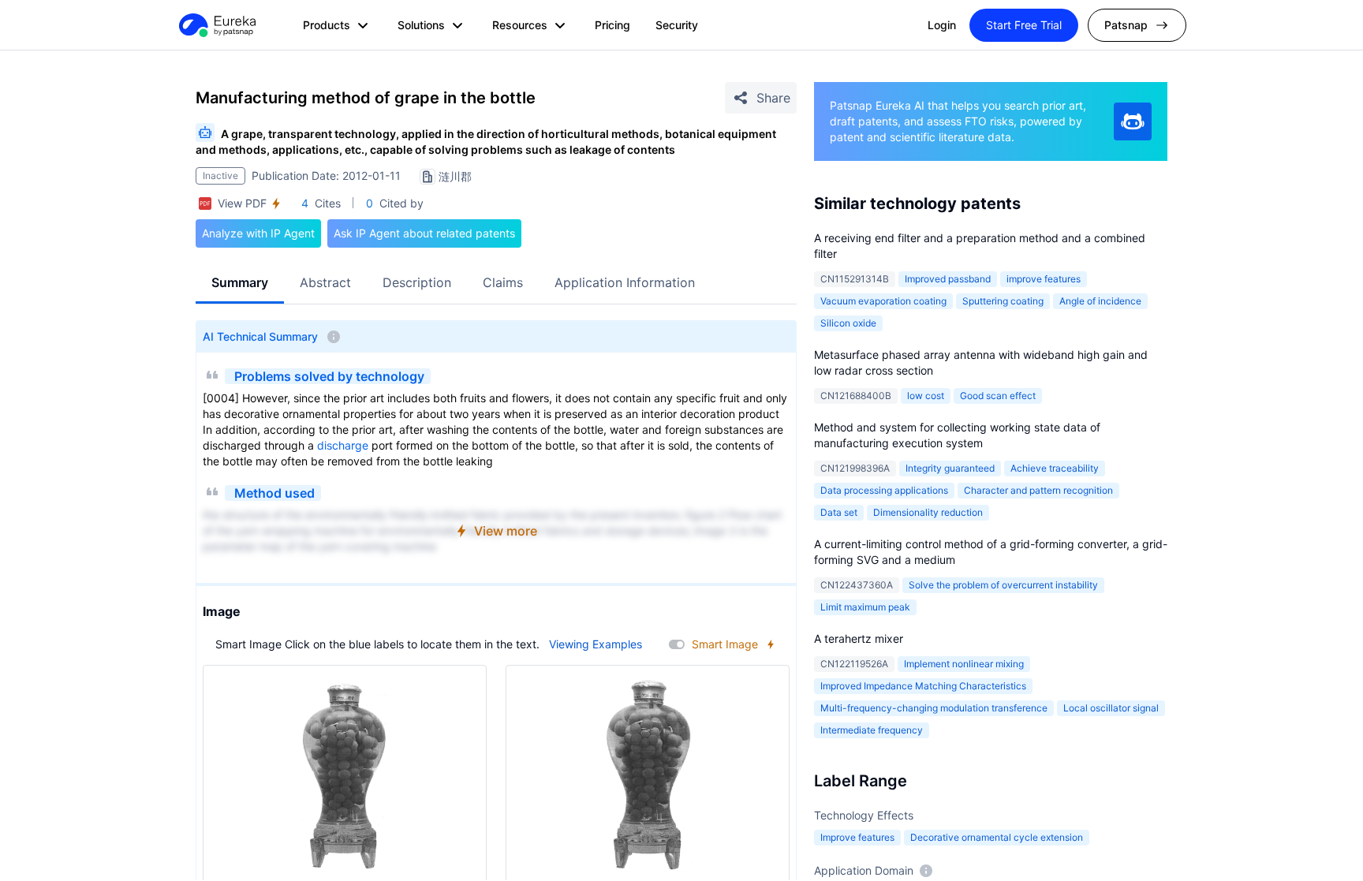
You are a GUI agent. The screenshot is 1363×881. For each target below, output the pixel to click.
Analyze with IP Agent (258, 233)
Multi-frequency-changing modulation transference (933, 708)
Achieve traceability (1054, 468)
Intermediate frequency (871, 730)
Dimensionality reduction (928, 512)
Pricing (612, 25)
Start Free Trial (1024, 25)
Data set (838, 512)
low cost (925, 395)
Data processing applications (884, 490)
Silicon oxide (848, 323)
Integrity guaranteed (950, 468)
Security (676, 25)
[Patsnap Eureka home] (216, 25)
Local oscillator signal (1111, 708)
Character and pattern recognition (1038, 490)
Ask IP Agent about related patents (424, 233)
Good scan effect (998, 395)
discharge (342, 445)
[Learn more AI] (1133, 121)
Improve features (857, 837)
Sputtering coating (1003, 301)
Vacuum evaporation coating (883, 301)
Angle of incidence (1100, 301)
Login (942, 25)
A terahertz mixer (858, 638)
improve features (1043, 279)
